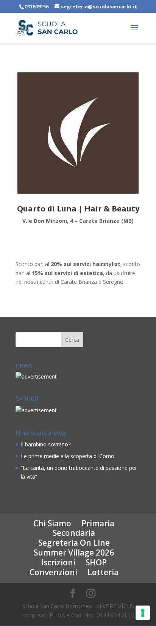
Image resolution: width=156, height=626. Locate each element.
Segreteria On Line (74, 542)
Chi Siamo (52, 523)
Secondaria (74, 532)
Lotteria (103, 572)
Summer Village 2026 (74, 552)
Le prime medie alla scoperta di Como (67, 456)
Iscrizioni (58, 562)
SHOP (96, 562)
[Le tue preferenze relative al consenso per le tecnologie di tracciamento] (143, 613)
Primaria (97, 523)
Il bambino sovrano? (45, 444)
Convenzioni (53, 572)
